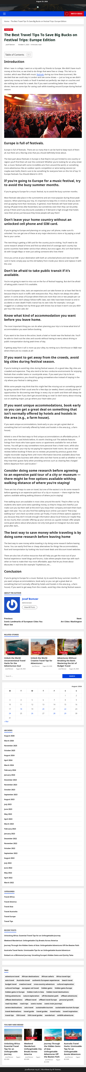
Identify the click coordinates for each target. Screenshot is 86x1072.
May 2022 (8, 873)
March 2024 (9, 765)
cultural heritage (12, 988)
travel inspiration (70, 1011)
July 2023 (8, 804)
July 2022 (8, 863)
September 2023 (10, 794)
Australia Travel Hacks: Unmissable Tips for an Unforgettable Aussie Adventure (37, 950)
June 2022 (8, 868)
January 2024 (9, 775)
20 (43, 709)
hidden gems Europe (63, 988)
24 (10, 713)
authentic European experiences (45, 980)
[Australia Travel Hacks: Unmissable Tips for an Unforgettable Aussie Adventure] (73, 1035)
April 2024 (8, 760)
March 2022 (9, 882)
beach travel (67, 980)
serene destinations (13, 1007)
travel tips (9, 1015)
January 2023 (9, 833)
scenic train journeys (53, 1003)
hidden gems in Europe (14, 992)
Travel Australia (10, 911)
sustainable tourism (44, 1007)
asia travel (9, 980)
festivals (40, 74)
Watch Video (76, 13)
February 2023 (10, 829)
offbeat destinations (13, 1000)
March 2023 (9, 824)
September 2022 (10, 853)
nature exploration (31, 996)
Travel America (10, 902)
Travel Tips (8, 29)
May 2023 (8, 814)
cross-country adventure (44, 984)
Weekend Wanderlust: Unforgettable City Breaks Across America (31, 940)
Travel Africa (9, 897)
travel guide (29, 1011)
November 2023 (10, 785)
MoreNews (45, 1069)
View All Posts (29, 607)
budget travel (11, 984)
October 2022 (9, 848)
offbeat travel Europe (48, 1000)
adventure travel (12, 976)
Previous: (23, 621)
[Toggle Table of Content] (27, 54)
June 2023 (8, 809)
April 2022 (8, 878)
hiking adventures (13, 996)
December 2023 (10, 780)
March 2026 (9, 741)
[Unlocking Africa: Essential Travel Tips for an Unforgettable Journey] (13, 1035)
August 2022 (9, 858)
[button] (4, 14)
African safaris (48, 976)
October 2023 (9, 789)
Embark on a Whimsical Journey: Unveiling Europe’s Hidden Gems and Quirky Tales (38, 955)
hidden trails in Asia (35, 992)
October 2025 (9, 750)
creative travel (25, 984)
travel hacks (55, 1011)
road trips (24, 1003)
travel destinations (13, 1011)
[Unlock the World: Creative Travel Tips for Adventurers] (43, 647)
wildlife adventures (65, 1015)
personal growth (66, 1000)
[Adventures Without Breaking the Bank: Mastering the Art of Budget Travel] (69, 647)
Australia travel (23, 980)
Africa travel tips (63, 976)
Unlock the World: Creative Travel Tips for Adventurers (41, 660)
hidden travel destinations (57, 992)
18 (21, 709)
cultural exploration (65, 984)
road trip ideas (11, 1003)
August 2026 (9, 736)
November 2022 (10, 843)
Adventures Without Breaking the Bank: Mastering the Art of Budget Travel (67, 662)
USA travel (20, 1015)
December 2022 (10, 838)
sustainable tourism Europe (67, 1007)
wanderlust (50, 1015)
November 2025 (10, 745)
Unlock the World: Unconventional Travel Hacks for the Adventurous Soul (14, 662)
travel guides (41, 1011)
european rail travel (30, 988)
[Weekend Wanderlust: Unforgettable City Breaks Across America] (33, 1035)
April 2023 (8, 819)
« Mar (6, 721)
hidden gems (46, 988)
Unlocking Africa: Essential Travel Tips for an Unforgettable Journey (32, 935)
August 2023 (9, 799)
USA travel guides (35, 1015)
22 (65, 709)
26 (32, 713)
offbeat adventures (69, 996)
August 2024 (9, 755)
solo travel (28, 1007)
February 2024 (10, 770)
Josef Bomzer (10, 45)
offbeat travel (30, 1000)
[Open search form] (62, 14)
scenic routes (36, 1003)
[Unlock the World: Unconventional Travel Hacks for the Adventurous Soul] (16, 647)
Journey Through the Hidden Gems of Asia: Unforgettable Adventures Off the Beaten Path (41, 945)
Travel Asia (8, 906)
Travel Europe (10, 916)
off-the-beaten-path (50, 996)
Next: (71, 620)
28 (54, 713)
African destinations (30, 976)
